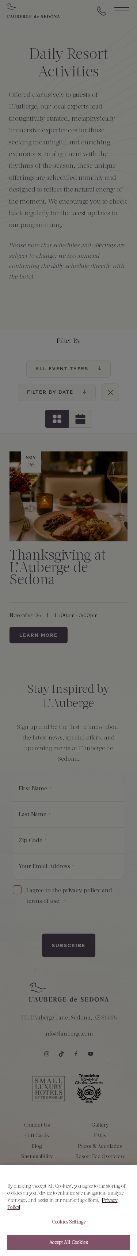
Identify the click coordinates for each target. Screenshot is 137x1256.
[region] (68, 1210)
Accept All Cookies (68, 1242)
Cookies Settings (68, 1222)
